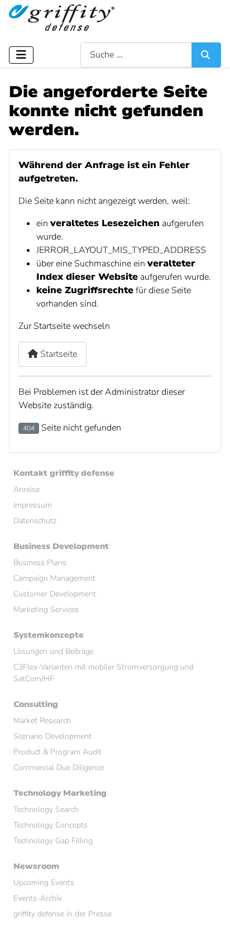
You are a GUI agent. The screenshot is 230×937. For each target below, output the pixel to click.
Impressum (32, 505)
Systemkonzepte (48, 635)
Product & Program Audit (57, 752)
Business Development (61, 546)
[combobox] (136, 55)
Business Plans (39, 562)
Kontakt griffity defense (63, 473)
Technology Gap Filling (53, 840)
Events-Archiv (37, 898)
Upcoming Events (43, 882)
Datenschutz (34, 520)
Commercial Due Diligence (58, 767)
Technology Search (46, 809)
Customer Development (54, 594)
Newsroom (36, 866)
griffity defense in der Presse (62, 914)
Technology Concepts (50, 825)
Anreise (26, 489)
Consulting (35, 704)
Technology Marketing (60, 793)
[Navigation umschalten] (21, 55)
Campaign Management (54, 578)
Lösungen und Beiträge (53, 651)
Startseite (57, 354)
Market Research (42, 720)
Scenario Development (52, 736)
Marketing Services (46, 609)
